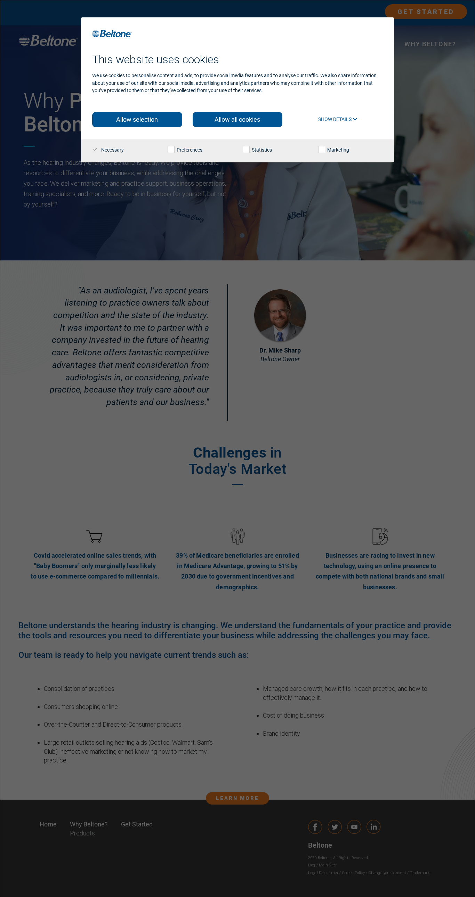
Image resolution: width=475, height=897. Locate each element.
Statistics (261, 150)
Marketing (337, 150)
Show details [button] (335, 119)
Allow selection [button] (137, 119)
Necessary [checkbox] (112, 150)
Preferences (189, 150)
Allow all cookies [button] (237, 119)
